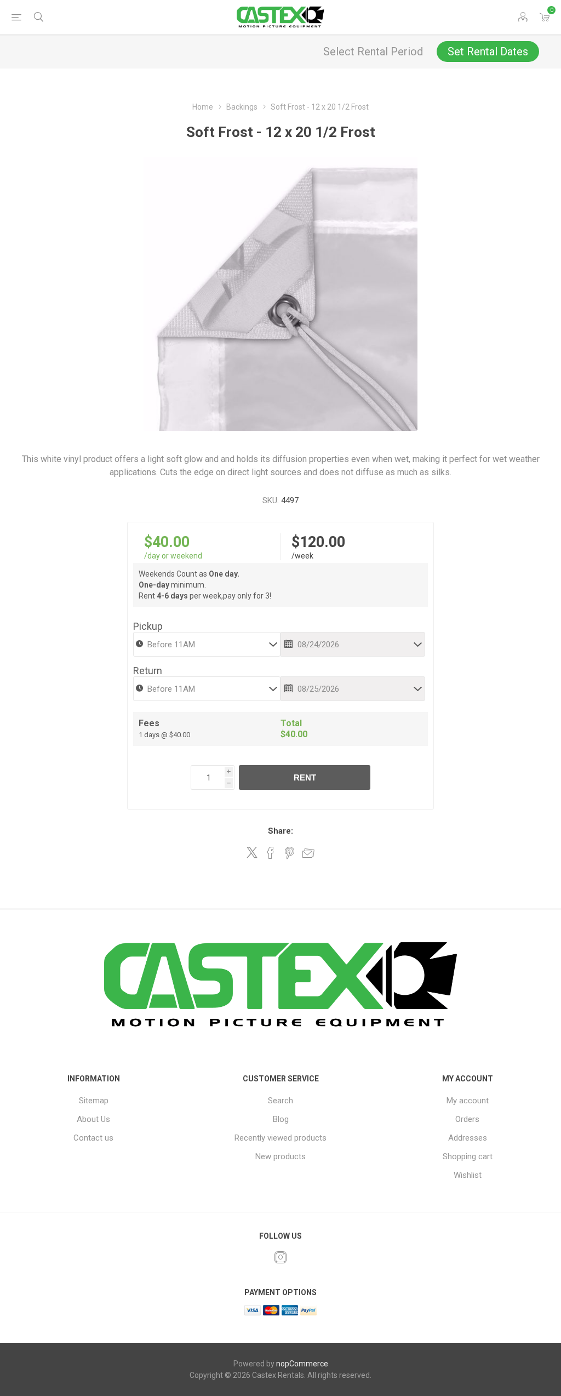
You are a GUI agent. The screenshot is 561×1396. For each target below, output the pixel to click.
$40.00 (167, 542)
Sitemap (93, 1101)
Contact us (93, 1138)
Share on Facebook (271, 853)
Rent (305, 777)
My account (467, 1101)
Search (280, 1101)
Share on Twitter (252, 852)
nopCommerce (302, 1363)
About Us (93, 1119)
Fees (149, 723)
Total (291, 723)
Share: (280, 831)
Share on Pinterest (289, 853)
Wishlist (468, 1175)
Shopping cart (468, 1156)
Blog (281, 1119)
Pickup (148, 626)
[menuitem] (93, 1100)
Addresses (467, 1138)
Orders (467, 1119)
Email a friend (308, 853)
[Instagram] (280, 1257)
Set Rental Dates (488, 51)
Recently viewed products (280, 1138)
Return (147, 670)
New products (280, 1156)
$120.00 (318, 542)
